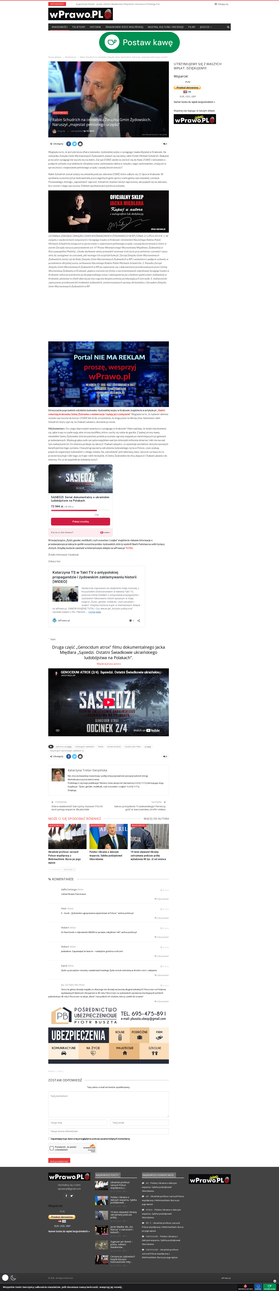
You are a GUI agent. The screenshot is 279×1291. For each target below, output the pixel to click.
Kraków (100, 746)
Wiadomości (60, 26)
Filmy (191, 26)
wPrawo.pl (226, 1278)
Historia (95, 26)
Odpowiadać (162, 899)
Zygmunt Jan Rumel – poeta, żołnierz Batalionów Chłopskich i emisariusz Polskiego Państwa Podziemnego (127, 4)
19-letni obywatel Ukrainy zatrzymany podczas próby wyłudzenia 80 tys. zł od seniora (148, 855)
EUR (182, 96)
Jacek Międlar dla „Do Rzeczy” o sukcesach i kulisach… (121, 1229)
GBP (193, 96)
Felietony (78, 26)
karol (64, 965)
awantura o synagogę (64, 746)
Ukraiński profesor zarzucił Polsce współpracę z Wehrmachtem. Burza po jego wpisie (163, 1200)
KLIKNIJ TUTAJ (140, 783)
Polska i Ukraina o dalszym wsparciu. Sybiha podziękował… (123, 1200)
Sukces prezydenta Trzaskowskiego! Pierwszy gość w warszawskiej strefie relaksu (140, 808)
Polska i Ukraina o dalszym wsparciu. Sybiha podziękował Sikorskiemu (105, 855)
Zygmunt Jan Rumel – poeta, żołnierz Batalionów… (121, 1244)
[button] (9, 1277)
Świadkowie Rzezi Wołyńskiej (124, 26)
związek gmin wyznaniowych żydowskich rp (67, 751)
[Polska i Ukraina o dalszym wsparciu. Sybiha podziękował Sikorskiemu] (108, 836)
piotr (64, 908)
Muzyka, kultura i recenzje (166, 26)
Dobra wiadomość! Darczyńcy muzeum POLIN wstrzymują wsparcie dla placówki (77, 808)
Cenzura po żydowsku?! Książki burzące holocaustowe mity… (122, 1259)
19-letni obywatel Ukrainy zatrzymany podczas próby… (123, 1215)
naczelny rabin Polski (133, 746)
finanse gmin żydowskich (84, 746)
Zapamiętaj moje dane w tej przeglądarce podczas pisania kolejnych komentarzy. (90, 1138)
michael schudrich (114, 746)
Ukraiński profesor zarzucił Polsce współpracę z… (120, 1185)
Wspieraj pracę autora (109, 663)
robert (65, 927)
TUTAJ (129, 547)
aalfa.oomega (69, 889)
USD (187, 96)
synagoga (148, 746)
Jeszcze (205, 26)
